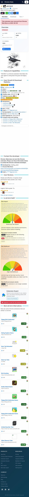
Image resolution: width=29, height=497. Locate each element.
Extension (15, 8)
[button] (2, 2)
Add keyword (18, 467)
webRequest (6, 103)
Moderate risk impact (12, 98)
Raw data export (5, 467)
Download (13, 16)
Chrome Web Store (12, 113)
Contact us (3, 481)
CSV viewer (18, 463)
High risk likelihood (6, 99)
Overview (5, 16)
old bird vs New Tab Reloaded (11, 122)
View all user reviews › (7, 195)
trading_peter (5, 8)
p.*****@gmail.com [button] (11, 110)
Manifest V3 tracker (20, 461)
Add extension (18, 465)
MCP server (4, 465)
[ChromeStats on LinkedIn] (2, 489)
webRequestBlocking (8, 105)
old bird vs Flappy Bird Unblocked (12, 119)
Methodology (4, 477)
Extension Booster (5, 461)
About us (3, 475)
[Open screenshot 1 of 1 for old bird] (13, 60)
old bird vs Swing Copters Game (12, 121)
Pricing (17, 454)
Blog (2, 479)
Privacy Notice (4, 486)
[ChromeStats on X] (8, 489)
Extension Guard (5, 458)
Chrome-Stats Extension (7, 456)
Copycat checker (19, 458)
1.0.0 (9, 92)
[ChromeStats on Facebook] (5, 489)
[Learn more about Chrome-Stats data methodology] (19, 113)
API (2, 463)
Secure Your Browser (12, 298)
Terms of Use (4, 484)
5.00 (13, 91)
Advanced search (19, 456)
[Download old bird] (8, 45)
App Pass (3, 454)
